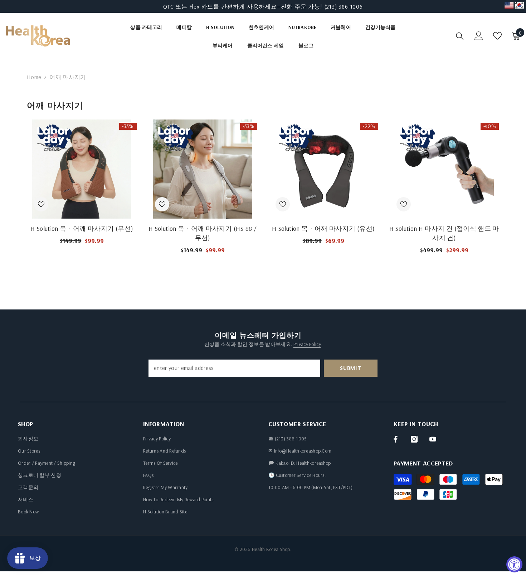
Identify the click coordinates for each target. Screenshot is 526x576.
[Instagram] (414, 439)
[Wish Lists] (497, 35)
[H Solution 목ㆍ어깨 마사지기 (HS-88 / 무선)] (203, 169)
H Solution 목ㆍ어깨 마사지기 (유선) (323, 228)
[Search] (459, 36)
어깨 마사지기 (67, 76)
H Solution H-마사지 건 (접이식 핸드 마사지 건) (444, 233)
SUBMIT (350, 367)
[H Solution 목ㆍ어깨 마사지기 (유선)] (323, 169)
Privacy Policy (307, 344)
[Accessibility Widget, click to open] (514, 564)
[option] (263, 6)
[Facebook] (395, 439)
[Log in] (478, 35)
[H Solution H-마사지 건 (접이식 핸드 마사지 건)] (444, 169)
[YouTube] (432, 439)
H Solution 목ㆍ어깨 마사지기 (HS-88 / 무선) (202, 233)
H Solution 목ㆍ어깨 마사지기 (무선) (81, 228)
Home (34, 76)
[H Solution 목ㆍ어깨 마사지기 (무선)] (82, 169)
